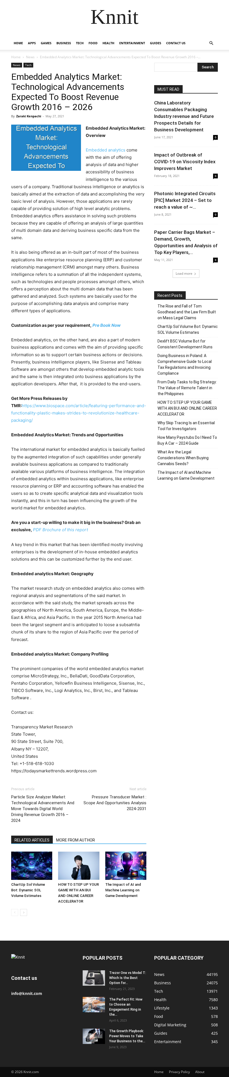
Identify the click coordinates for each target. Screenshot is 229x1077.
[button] (211, 43)
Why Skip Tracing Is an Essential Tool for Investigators (186, 426)
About (199, 1071)
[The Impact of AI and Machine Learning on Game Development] (125, 866)
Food (93, 43)
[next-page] (23, 912)
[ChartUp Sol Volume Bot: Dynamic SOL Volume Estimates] (31, 866)
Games (46, 43)
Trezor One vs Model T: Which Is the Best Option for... (127, 978)
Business (63, 43)
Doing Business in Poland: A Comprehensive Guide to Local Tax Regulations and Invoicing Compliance (185, 364)
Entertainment (132, 43)
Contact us (175, 43)
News (30, 57)
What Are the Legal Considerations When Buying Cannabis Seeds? (183, 458)
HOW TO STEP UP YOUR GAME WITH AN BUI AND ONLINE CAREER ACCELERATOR (187, 408)
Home (18, 43)
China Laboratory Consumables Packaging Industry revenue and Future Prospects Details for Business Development (184, 116)
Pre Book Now (106, 325)
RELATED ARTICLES (32, 840)
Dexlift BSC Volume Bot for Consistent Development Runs (185, 344)
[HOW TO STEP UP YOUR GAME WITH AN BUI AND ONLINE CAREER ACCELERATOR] (78, 866)
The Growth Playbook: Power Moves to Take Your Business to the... (127, 1036)
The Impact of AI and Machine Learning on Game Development (123, 890)
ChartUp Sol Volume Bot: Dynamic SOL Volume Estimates (28, 890)
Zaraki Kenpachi (28, 116)
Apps (32, 43)
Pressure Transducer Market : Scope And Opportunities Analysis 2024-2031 (115, 802)
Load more (184, 273)
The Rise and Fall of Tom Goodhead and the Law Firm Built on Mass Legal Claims (187, 312)
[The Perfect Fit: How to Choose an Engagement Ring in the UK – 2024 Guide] (94, 1004)
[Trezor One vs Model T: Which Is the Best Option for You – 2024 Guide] (94, 978)
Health (108, 43)
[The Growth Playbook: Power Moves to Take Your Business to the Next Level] (94, 1036)
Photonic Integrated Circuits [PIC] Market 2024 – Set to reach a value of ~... (185, 200)
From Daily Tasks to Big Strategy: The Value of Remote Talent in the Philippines (187, 388)
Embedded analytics (105, 150)
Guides (155, 43)
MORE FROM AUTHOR (75, 840)
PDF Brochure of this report (60, 529)
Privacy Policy (179, 1071)
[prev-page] (14, 912)
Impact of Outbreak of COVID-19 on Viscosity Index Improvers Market (185, 161)
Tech (80, 43)
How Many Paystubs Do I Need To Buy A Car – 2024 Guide (187, 440)
